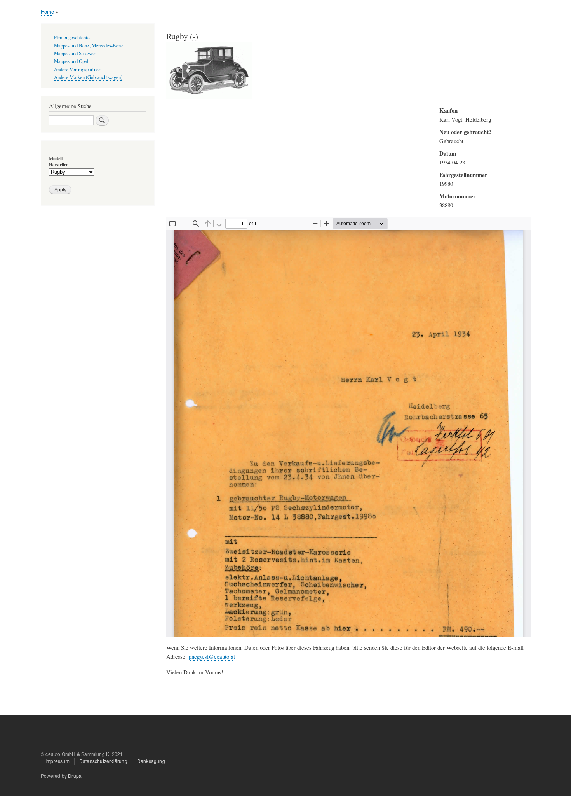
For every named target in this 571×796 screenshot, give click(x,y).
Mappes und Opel (71, 61)
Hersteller (58, 165)
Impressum (57, 761)
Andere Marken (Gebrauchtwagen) (88, 77)
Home (47, 11)
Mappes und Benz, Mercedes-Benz (88, 45)
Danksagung (151, 761)
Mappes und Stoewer (74, 53)
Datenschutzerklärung (103, 761)
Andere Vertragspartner (77, 69)
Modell (56, 159)
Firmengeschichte (72, 37)
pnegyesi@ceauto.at (212, 656)
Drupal (75, 775)
